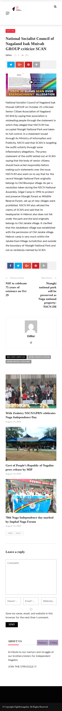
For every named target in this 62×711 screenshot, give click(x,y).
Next (18, 533)
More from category (18, 361)
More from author (39, 357)
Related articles (16, 357)
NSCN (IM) (10, 31)
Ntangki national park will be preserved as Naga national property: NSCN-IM (47, 295)
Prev (10, 533)
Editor (9, 55)
